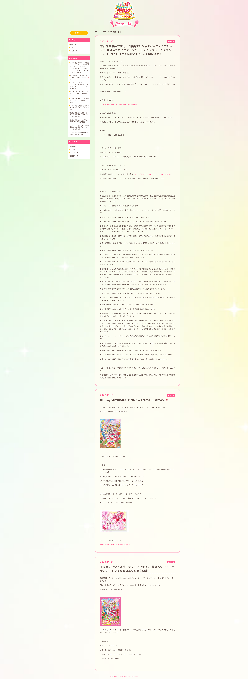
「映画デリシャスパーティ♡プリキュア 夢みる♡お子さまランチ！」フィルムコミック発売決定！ (79, 85)
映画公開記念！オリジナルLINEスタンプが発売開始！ (79, 121)
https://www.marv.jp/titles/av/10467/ (116, 545)
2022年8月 (74, 153)
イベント (73, 48)
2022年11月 (74, 146)
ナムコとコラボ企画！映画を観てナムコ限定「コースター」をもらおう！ (79, 127)
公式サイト (79, 33)
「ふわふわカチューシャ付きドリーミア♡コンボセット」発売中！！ (79, 100)
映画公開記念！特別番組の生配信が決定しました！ (79, 133)
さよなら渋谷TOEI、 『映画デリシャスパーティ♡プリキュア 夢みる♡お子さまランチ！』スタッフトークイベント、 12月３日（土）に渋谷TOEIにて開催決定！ (79, 67)
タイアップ (74, 51)
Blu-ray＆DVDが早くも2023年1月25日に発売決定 (78, 77)
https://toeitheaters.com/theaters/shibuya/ (118, 104)
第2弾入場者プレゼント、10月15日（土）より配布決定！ (79, 93)
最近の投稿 (73, 58)
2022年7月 (74, 156)
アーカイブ (73, 142)
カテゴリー (73, 40)
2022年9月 (74, 149)
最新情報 (73, 44)
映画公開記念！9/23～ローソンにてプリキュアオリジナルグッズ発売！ (79, 115)
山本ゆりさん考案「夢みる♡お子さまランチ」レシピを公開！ (79, 108)
